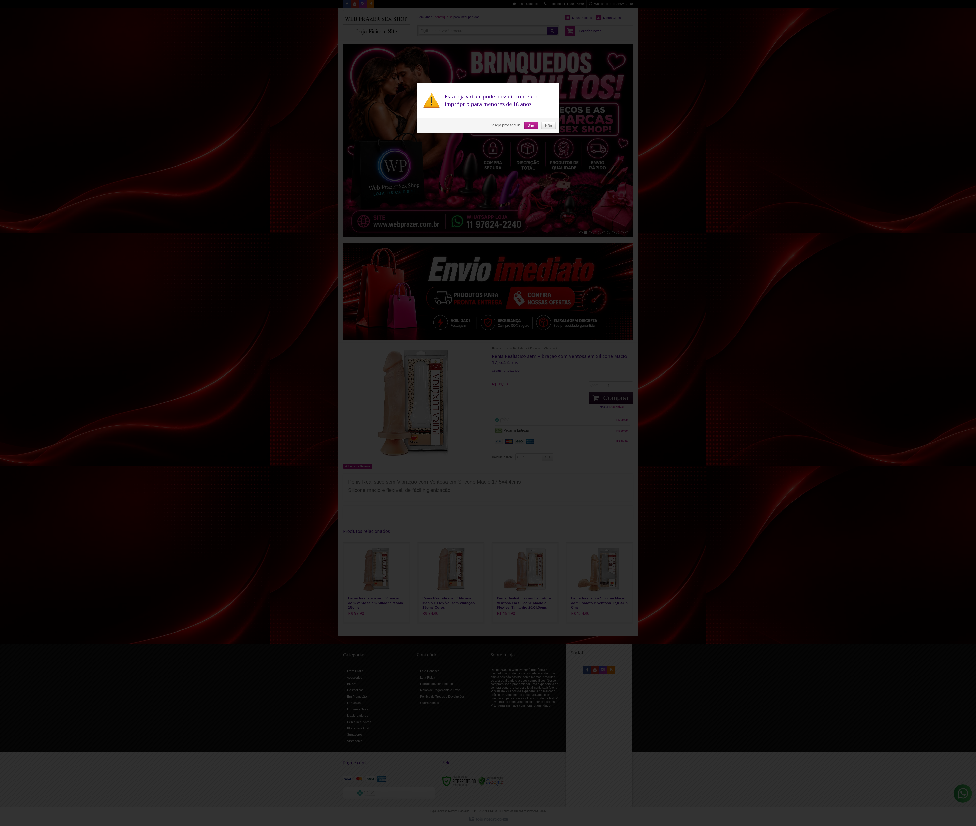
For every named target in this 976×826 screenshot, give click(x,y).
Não (548, 126)
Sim (531, 126)
